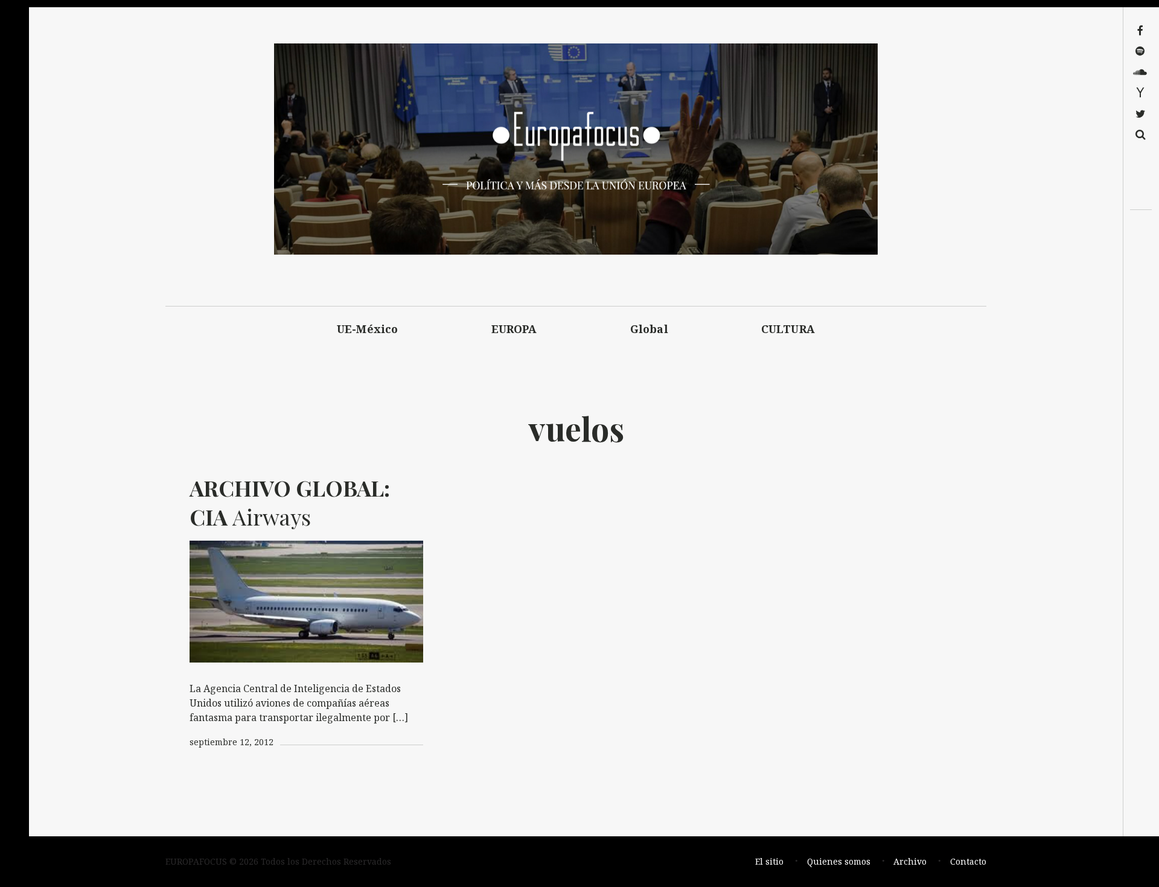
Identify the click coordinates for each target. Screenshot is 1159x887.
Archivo (910, 861)
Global (649, 329)
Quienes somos (838, 861)
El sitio (769, 861)
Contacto (968, 861)
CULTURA (788, 329)
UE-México (367, 329)
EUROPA (514, 329)
